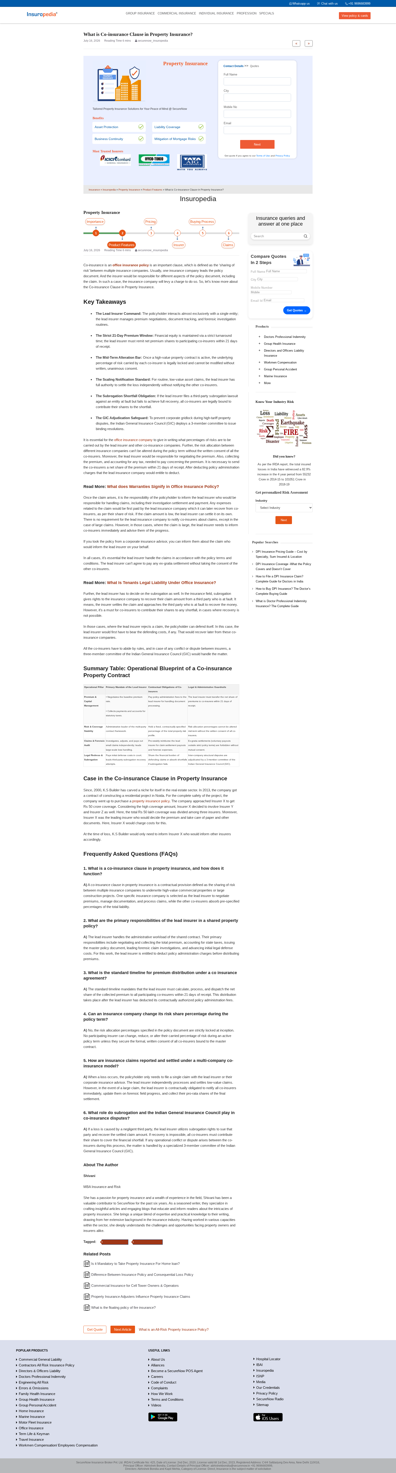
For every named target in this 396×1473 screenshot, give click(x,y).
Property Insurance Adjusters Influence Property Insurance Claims (140, 1296)
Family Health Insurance (37, 1394)
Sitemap (262, 1405)
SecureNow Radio (269, 1399)
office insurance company (133, 440)
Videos (156, 1405)
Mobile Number (261, 287)
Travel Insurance (31, 1439)
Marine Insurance (275, 376)
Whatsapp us (301, 3)
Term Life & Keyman (34, 1434)
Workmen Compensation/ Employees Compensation (58, 1445)
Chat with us (329, 3)
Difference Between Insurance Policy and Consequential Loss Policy (142, 1274)
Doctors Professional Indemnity (285, 337)
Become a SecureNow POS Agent (177, 1371)
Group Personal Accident (280, 369)
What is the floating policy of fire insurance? (123, 1307)
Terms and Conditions (167, 1399)
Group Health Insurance (279, 343)
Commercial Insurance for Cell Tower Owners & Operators (135, 1285)
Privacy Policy (282, 155)
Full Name (230, 74)
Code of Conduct (163, 1382)
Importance (95, 222)
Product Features (122, 245)
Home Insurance (31, 1411)
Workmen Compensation (280, 362)
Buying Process (202, 222)
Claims (228, 245)
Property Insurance (115, 1242)
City (226, 90)
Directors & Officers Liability (39, 1371)
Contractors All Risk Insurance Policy (46, 1365)
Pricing (150, 222)
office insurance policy (147, 1242)
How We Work (162, 1394)
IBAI (259, 1365)
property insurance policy (151, 801)
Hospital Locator (268, 1359)
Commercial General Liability (40, 1359)
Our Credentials (268, 1388)
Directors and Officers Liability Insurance (284, 353)
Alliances (158, 1365)
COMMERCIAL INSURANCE (177, 13)
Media (260, 1382)
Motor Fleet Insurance (35, 1422)
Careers (157, 1377)
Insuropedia (265, 1370)
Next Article (122, 1329)
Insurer (178, 245)
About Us (158, 1359)
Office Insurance (31, 1428)
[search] (305, 236)
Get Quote (95, 1329)
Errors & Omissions (34, 1388)
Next (257, 144)
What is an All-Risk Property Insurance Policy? (174, 1329)
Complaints (159, 1388)
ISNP (260, 1376)
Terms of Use (263, 155)
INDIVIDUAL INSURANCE (216, 13)
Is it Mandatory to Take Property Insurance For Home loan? (135, 1264)
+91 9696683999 (359, 3)
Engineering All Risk (34, 1382)
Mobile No (230, 107)
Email (227, 123)
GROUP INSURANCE (140, 13)
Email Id (257, 300)
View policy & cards (355, 15)
